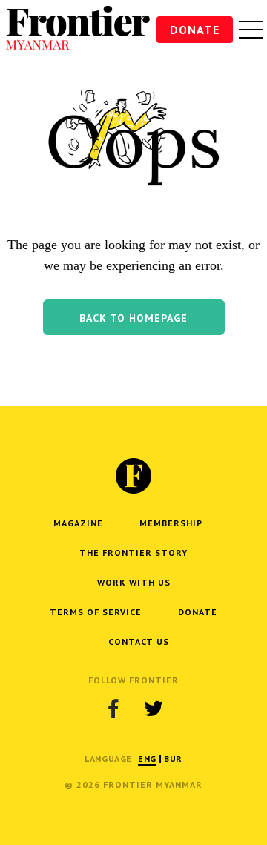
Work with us (134, 582)
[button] (134, 317)
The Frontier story (133, 552)
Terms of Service (96, 611)
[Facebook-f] (113, 707)
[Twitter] (153, 707)
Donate (195, 29)
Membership (170, 522)
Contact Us (138, 641)
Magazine (78, 522)
